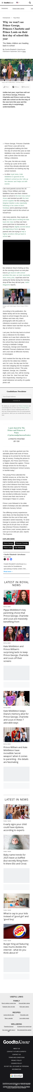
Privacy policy (16, 1060)
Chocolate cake (24, 1015)
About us (16, 1048)
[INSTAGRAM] (8, 559)
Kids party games (24, 1006)
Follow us (17, 87)
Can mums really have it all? (8, 1030)
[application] (16, 250)
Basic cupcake (9, 1018)
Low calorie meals (24, 1018)
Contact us (16, 1054)
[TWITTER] (5, 559)
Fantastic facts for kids (9, 1006)
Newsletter (26, 87)
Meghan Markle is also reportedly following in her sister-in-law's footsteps (15, 205)
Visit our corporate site (22, 1084)
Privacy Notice (25, 407)
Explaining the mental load (24, 1026)
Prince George (8, 543)
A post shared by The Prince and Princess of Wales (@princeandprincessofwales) (19, 431)
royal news (15, 174)
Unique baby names (18, 8)
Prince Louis (8, 547)
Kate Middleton (19, 547)
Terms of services (24, 406)
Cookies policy (16, 1063)
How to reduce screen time (9, 1003)
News (24, 51)
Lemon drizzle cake (9, 1015)
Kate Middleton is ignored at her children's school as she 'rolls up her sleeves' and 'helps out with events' (16, 179)
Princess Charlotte (22, 543)
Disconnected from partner (24, 1030)
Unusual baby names (24, 1003)
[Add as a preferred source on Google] (16, 1076)
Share (7, 87)
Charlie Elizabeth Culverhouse (15, 49)
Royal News (16, 17)
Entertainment (6, 17)
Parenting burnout (8, 1026)
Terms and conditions (16, 1057)
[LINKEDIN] (11, 559)
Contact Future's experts (16, 1051)
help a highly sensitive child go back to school (14, 234)
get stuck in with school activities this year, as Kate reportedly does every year (16, 275)
